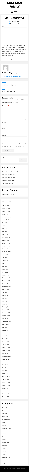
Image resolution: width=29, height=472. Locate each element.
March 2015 (5, 269)
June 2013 (5, 330)
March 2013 (5, 339)
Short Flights (5, 442)
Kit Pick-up (5, 434)
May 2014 (4, 298)
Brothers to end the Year (8, 177)
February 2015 (6, 272)
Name (4, 122)
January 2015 (5, 275)
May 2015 (4, 263)
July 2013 (4, 327)
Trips (3, 454)
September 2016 (6, 217)
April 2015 (4, 266)
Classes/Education (7, 408)
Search (4, 157)
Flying (3, 422)
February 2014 (6, 307)
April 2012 (4, 370)
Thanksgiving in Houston (8, 183)
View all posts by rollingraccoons (11, 76)
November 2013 (6, 315)
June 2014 (5, 295)
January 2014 (5, 310)
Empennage (5, 416)
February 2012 (6, 376)
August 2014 (5, 289)
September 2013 (6, 321)
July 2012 (4, 362)
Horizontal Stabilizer (7, 428)
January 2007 (5, 394)
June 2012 (5, 365)
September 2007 (6, 391)
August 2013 (5, 324)
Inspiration (5, 431)
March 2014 (5, 304)
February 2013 (6, 341)
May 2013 (4, 333)
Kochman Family (14, 5)
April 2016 (4, 231)
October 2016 (5, 214)
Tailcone (4, 448)
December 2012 (6, 347)
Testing (4, 451)
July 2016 (4, 223)
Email (4, 129)
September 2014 (6, 286)
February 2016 (6, 237)
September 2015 (6, 252)
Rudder (4, 439)
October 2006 (5, 397)
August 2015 (5, 254)
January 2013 (5, 344)
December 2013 (6, 312)
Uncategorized (6, 457)
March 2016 (5, 234)
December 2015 (6, 243)
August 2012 (5, 359)
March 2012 (5, 373)
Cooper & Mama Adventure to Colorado (12, 171)
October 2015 (5, 249)
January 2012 (5, 379)
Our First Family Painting (8, 174)
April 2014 (4, 301)
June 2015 (5, 260)
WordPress (14, 470)
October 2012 (5, 353)
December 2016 (6, 208)
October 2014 (5, 283)
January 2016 (5, 240)
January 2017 (5, 205)
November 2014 (6, 281)
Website (4, 135)
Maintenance (5, 437)
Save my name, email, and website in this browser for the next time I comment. (14, 145)
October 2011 (5, 388)
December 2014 (6, 278)
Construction (5, 411)
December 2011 (6, 382)
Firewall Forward (6, 419)
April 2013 (4, 336)
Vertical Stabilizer (6, 460)
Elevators (4, 413)
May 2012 (4, 368)
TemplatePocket (16, 468)
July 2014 (4, 292)
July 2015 (4, 257)
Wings (3, 463)
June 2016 (5, 225)
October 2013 (5, 318)
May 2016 (4, 228)
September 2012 (6, 356)
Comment (5, 106)
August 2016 (5, 220)
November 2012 (6, 350)
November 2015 (6, 246)
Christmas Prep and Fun (8, 180)
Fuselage (4, 425)
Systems (4, 445)
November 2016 (6, 211)
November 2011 (6, 385)
